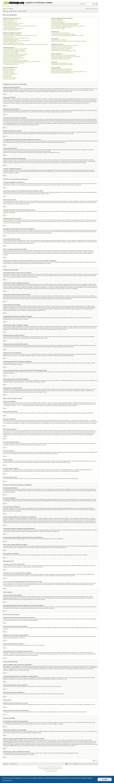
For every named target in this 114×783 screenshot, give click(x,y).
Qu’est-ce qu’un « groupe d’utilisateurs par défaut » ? (62, 27)
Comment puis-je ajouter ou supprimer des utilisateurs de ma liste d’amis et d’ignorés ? (68, 41)
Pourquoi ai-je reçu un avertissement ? (11, 59)
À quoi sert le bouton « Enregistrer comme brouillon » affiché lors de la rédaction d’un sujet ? (21, 61)
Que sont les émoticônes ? (8, 71)
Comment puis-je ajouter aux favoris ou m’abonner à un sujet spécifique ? (66, 56)
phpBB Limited (39, 722)
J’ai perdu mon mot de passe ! (9, 27)
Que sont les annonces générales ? (10, 73)
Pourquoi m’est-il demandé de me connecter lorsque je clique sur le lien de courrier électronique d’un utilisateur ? (25, 44)
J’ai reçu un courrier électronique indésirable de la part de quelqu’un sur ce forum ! (67, 35)
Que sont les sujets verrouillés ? (9, 77)
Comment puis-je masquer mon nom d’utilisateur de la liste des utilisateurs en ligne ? (20, 35)
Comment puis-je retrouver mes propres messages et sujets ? (63, 50)
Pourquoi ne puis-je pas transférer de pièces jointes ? (14, 57)
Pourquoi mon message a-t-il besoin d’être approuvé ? (14, 62)
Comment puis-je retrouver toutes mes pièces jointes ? (62, 64)
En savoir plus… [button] (7, 780)
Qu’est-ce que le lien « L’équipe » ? (58, 28)
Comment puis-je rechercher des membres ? (60, 49)
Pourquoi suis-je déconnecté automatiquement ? (13, 28)
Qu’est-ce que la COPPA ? (8, 20)
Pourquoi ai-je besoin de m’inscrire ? (10, 19)
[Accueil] (14, 2)
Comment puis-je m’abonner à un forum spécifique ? (61, 57)
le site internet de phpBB (8, 222)
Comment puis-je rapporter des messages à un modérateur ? (15, 60)
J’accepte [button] (104, 779)
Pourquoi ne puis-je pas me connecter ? (11, 24)
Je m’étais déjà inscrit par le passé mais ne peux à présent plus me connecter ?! (19, 25)
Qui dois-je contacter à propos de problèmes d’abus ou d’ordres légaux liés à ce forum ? (69, 71)
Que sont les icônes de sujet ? (9, 78)
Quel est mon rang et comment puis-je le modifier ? (13, 43)
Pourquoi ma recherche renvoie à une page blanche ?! (62, 48)
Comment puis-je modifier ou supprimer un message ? (14, 50)
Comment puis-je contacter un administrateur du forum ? (62, 72)
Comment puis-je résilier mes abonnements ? (60, 58)
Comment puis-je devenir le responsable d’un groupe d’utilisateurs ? (65, 24)
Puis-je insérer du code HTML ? (9, 69)
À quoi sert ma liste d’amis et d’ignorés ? (59, 39)
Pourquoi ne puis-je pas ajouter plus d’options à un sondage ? (15, 54)
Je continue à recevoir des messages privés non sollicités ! (63, 34)
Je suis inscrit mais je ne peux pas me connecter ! (13, 23)
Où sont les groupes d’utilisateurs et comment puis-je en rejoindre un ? (65, 23)
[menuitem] (11, 9)
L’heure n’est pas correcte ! (8, 36)
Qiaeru (56, 769)
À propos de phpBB (51, 724)
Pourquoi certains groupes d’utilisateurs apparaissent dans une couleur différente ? (68, 25)
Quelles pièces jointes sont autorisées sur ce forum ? (62, 63)
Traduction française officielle (48, 769)
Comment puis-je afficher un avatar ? (10, 41)
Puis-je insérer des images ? (9, 72)
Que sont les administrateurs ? (57, 19)
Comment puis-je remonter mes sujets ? (11, 64)
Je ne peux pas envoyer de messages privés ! (60, 32)
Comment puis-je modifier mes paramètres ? (12, 34)
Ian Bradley (60, 766)
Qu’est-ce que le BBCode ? (8, 68)
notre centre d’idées (83, 731)
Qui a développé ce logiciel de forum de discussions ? (62, 69)
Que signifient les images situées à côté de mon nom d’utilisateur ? (16, 40)
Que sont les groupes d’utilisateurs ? (58, 22)
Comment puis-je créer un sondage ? (10, 52)
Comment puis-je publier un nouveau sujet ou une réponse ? (15, 48)
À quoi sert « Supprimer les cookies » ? (11, 29)
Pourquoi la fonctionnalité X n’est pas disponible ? (61, 70)
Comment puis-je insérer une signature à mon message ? (14, 51)
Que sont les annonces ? (8, 75)
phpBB (46, 768)
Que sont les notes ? (7, 76)
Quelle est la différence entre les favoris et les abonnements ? (63, 55)
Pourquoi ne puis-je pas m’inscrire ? (10, 22)
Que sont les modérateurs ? (57, 20)
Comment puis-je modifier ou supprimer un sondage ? (14, 55)
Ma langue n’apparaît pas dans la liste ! (11, 39)
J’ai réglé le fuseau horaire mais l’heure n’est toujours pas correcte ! (16, 38)
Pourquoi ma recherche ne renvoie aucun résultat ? (61, 46)
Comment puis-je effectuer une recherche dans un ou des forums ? (64, 45)
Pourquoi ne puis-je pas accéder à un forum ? (12, 56)
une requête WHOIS (40, 741)
